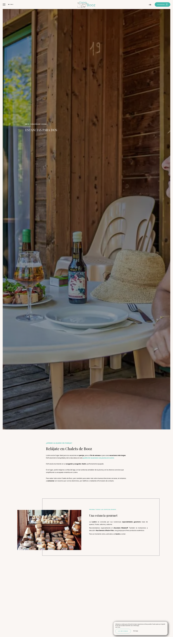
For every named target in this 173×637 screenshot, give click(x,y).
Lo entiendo (123, 631)
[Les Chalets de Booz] (86, 4)
